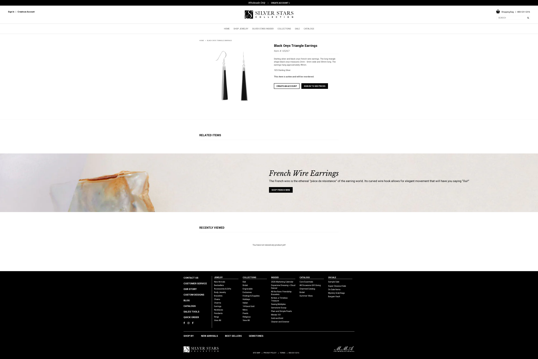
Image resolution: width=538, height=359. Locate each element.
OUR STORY (190, 289)
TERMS (282, 353)
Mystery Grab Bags (336, 293)
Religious (247, 317)
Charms (217, 303)
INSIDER (275, 277)
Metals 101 (276, 315)
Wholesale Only (256, 2)
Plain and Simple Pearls (281, 311)
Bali (244, 282)
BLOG (187, 300)
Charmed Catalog (307, 289)
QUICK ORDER (191, 317)
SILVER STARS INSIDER (263, 28)
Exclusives (247, 292)
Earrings (217, 306)
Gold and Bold (277, 318)
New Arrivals (219, 282)
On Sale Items (334, 289)
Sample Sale (333, 282)
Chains (217, 299)
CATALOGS (309, 28)
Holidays (246, 299)
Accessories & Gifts (222, 289)
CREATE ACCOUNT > (280, 3)
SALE (297, 28)
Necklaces (218, 310)
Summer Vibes (306, 296)
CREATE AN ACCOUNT (286, 86)
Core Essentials (306, 282)
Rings (216, 317)
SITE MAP (256, 353)
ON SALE (332, 277)
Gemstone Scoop (278, 308)
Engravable (248, 289)
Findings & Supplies (251, 296)
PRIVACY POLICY (270, 353)
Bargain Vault (334, 296)
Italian (245, 303)
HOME (227, 28)
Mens (245, 310)
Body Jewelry (220, 292)
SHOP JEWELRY (241, 28)
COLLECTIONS (284, 28)
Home (201, 40)
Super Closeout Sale (337, 286)
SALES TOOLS (191, 311)
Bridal (245, 285)
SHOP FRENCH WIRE (281, 190)
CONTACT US (191, 277)
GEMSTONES (256, 335)
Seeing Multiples (278, 304)
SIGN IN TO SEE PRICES (314, 86)
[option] (231, 76)
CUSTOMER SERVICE (195, 283)
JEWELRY (218, 277)
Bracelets (218, 296)
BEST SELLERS (233, 335)
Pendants (218, 313)
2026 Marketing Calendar (282, 282)
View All (217, 320)
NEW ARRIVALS (209, 335)
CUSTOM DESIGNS (194, 294)
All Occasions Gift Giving (310, 285)
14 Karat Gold (248, 306)
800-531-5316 (294, 353)
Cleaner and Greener (280, 322)
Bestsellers (219, 285)
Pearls (245, 313)
